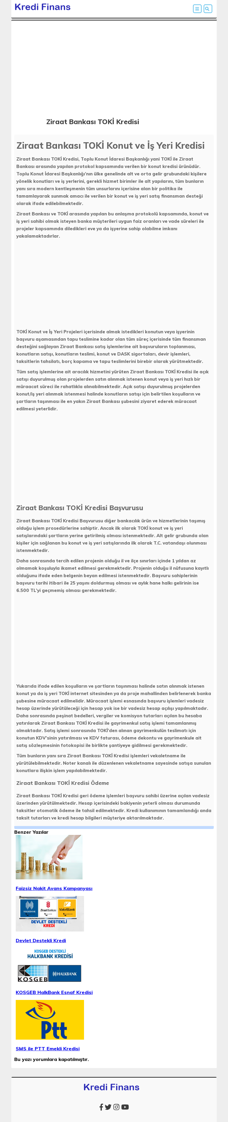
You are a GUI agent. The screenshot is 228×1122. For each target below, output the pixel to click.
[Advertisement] (113, 64)
